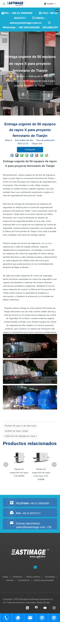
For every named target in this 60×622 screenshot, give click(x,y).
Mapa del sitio (43, 602)
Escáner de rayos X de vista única (20, 426)
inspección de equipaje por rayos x (21, 436)
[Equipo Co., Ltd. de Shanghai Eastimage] (30, 553)
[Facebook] (36, 608)
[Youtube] (45, 608)
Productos (17, 577)
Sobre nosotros (33, 577)
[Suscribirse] (35, 567)
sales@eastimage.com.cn (26, 22)
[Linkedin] (27, 608)
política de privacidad (44, 580)
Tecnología (50, 577)
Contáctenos (24, 580)
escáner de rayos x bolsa (16, 431)
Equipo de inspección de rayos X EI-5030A (19, 472)
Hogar (5, 577)
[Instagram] (54, 608)
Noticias (10, 580)
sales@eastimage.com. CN (33, 527)
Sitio (41, 143)
